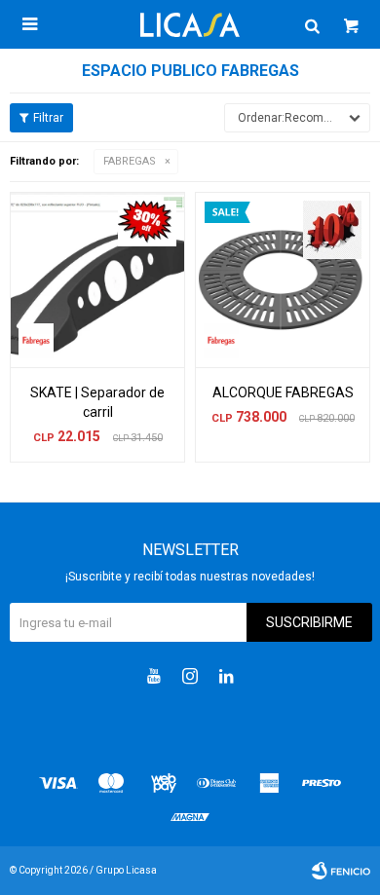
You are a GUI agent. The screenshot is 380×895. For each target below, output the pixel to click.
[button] (311, 24)
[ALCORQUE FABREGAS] (282, 279)
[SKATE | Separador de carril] (97, 279)
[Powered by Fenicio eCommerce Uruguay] (341, 870)
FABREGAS (129, 161)
